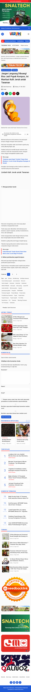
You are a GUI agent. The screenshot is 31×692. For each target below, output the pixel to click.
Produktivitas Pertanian (7, 295)
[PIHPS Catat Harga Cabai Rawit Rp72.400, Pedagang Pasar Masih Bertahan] (6, 328)
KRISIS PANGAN (5, 285)
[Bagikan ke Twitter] (6, 93)
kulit (7, 139)
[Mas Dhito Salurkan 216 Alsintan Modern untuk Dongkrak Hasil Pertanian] (6, 346)
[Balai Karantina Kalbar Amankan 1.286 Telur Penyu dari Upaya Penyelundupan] (5, 569)
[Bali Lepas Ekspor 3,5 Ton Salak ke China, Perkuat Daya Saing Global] (6, 337)
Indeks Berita (15, 677)
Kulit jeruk (12, 285)
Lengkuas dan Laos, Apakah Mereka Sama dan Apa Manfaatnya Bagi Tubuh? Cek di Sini (18, 455)
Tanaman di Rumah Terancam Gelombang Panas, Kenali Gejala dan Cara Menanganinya (19, 552)
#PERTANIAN (15, 45)
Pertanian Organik (6, 293)
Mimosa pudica (13, 288)
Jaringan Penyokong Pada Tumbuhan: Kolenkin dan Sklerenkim (15, 485)
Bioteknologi (16, 278)
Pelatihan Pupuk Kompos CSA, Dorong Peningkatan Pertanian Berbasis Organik (17, 518)
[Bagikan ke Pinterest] (14, 93)
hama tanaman (19, 141)
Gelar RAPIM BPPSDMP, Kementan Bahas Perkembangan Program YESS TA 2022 (18, 524)
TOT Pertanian (5, 302)
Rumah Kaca (4, 300)
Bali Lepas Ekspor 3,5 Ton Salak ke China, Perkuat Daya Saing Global (20, 336)
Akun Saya (8, 677)
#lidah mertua (24, 45)
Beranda (3, 677)
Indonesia (12, 283)
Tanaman (14, 300)
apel (6, 278)
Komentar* (4, 370)
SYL (10, 300)
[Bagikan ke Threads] (17, 93)
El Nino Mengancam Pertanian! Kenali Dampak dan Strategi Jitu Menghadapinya (19, 536)
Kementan (17, 283)
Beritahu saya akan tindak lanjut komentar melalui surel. (15, 407)
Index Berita (22, 677)
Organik (20, 288)
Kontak (27, 677)
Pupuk (15, 295)
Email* (3, 393)
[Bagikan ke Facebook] (2, 93)
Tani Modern (11, 479)
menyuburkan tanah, (17, 151)
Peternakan (11, 465)
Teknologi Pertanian (22, 300)
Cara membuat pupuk (7, 280)
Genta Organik (5, 283)
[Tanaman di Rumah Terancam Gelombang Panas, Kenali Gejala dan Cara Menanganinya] (5, 553)
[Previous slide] (27, 421)
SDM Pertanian (11, 457)
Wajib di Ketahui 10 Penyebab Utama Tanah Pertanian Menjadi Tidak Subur (17, 477)
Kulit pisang (19, 285)
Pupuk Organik (13, 297)
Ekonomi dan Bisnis (10, 41)
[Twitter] (20, 682)
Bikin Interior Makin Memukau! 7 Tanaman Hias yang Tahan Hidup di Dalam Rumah (19, 544)
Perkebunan (5, 437)
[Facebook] (11, 682)
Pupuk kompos (5, 265)
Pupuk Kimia (21, 295)
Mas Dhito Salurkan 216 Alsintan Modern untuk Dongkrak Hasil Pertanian (20, 345)
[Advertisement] (15, 179)
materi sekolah (5, 288)
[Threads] (17, 682)
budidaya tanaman (24, 278)
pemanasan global (6, 290)
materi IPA (25, 285)
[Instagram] (14, 682)
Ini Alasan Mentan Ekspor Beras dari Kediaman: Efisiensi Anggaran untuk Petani (19, 560)
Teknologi (14, 70)
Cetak (4, 89)
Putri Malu (20, 297)
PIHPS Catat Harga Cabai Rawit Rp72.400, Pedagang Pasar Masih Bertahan (20, 327)
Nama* (3, 386)
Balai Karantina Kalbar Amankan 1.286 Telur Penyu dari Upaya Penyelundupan (19, 568)
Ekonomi (23, 280)
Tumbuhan (12, 302)
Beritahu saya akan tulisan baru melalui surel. (14, 413)
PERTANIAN (20, 290)
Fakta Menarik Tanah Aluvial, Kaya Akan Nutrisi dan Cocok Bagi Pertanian (14, 252)
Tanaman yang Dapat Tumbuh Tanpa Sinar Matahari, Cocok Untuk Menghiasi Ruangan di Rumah (16, 161)
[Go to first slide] (29, 421)
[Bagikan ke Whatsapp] (10, 93)
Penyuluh (14, 290)
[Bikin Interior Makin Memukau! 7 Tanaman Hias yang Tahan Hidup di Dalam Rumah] (5, 545)
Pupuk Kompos (5, 297)
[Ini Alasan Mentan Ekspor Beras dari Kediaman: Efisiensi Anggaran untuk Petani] (5, 561)
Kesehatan (24, 283)
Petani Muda (22, 293)
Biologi (10, 278)
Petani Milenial (14, 293)
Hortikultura (20, 41)
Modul (27, 41)
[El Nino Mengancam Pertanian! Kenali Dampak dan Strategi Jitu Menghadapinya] (6, 319)
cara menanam (16, 280)
